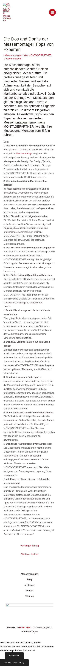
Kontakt (30, 590)
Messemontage (24, 153)
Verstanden (14, 655)
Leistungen (29, 585)
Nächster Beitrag (29, 554)
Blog (29, 579)
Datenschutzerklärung (14, 662)
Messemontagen (13, 55)
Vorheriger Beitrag (29, 545)
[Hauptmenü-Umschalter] (52, 12)
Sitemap (29, 596)
